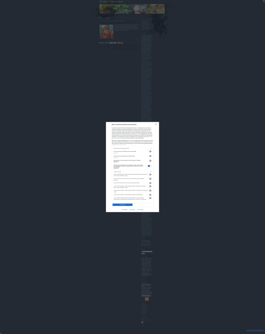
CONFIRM (122, 204)
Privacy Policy (140, 209)
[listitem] (132, 148)
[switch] (149, 151)
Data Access (132, 209)
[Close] (156, 124)
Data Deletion (125, 209)
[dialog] (132, 167)
